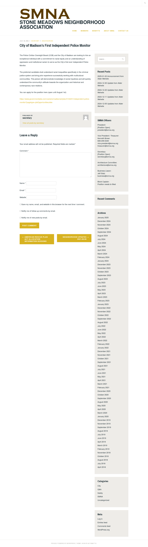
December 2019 (104, 420)
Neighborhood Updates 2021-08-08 (74, 238)
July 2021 (101, 369)
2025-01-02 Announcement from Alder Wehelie (111, 77)
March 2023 (102, 297)
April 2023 (102, 293)
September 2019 (104, 427)
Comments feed (104, 526)
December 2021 (104, 351)
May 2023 (102, 289)
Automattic (92, 543)
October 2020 (103, 394)
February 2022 (103, 344)
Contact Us (123, 31)
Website (23, 197)
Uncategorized (47, 41)
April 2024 (102, 250)
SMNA (100, 496)
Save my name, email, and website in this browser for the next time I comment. (53, 204)
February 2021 (103, 387)
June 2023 (102, 286)
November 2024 (104, 224)
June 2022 (102, 329)
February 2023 (103, 300)
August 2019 (103, 430)
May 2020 (102, 405)
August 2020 (103, 402)
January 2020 (103, 416)
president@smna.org (106, 130)
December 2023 (104, 264)
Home (74, 31)
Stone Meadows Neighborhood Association (62, 24)
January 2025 (103, 217)
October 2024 (103, 228)
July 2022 (101, 326)
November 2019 (104, 423)
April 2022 (102, 336)
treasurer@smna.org (106, 145)
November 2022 (104, 311)
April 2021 (102, 380)
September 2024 (104, 232)
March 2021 (102, 383)
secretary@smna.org (106, 156)
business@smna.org (106, 175)
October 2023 (103, 271)
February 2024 (103, 257)
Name (23, 183)
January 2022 (103, 347)
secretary (35, 41)
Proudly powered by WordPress (63, 543)
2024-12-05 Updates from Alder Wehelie (110, 104)
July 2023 (101, 282)
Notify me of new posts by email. (34, 217)
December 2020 (104, 391)
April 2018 (102, 467)
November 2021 (104, 355)
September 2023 (104, 275)
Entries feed (102, 522)
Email (22, 190)
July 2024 (101, 239)
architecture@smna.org (107, 165)
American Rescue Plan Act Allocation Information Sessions (36, 239)
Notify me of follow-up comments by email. (38, 211)
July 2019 (101, 434)
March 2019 (102, 445)
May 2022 (102, 333)
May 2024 (102, 246)
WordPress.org (104, 529)
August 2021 (103, 365)
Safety (100, 493)
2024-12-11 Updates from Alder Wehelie (110, 98)
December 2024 (104, 221)
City (99, 485)
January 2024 (103, 260)
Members (84, 31)
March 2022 (102, 340)
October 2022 (103, 315)
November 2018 (104, 452)
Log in (100, 518)
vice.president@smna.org (108, 143)
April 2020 (102, 409)
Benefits (96, 31)
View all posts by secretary (33, 123)
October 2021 (103, 358)
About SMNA (109, 31)
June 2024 (102, 242)
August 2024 (103, 235)
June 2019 (102, 438)
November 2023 (104, 268)
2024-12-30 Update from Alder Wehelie (110, 84)
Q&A (99, 489)
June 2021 (102, 373)
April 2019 (102, 441)
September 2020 (104, 398)
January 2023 (103, 304)
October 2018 (103, 456)
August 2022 (103, 322)
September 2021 (104, 362)
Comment (24, 150)
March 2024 (102, 253)
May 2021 (102, 376)
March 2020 (102, 412)
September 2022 (104, 318)
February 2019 (103, 449)
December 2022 (104, 307)
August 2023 (103, 279)
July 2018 (101, 463)
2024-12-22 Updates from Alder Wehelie (110, 91)
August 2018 (103, 459)
